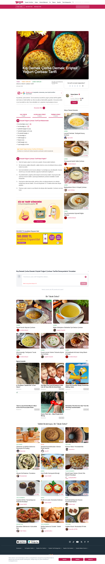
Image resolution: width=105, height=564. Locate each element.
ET (17, 471)
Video (36, 2)
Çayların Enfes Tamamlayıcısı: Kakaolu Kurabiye (26, 500)
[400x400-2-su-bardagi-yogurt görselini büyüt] (30, 124)
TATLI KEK (67, 444)
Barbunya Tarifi (37, 6)
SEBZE (42, 497)
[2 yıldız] (72, 86)
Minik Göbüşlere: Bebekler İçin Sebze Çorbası (68, 327)
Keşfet (59, 2)
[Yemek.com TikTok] (73, 542)
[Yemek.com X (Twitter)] (81, 542)
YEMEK (18, 81)
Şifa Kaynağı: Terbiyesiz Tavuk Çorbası (26, 353)
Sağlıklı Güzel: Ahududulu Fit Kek (75, 526)
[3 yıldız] (75, 86)
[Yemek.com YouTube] (77, 542)
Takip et (74, 102)
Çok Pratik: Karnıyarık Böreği (50, 473)
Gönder (84, 283)
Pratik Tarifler (19, 6)
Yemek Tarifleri (29, 2)
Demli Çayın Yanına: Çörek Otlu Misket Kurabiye (75, 474)
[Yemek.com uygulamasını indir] (21, 542)
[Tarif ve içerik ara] (73, 2)
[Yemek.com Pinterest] (88, 542)
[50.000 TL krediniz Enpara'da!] (39, 239)
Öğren (54, 2)
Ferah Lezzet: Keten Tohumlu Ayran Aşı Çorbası (52, 353)
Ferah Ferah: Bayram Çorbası (25, 327)
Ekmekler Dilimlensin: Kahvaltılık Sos (26, 527)
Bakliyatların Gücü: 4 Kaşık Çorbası (75, 187)
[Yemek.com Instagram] (70, 542)
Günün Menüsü (43, 2)
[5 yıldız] (80, 86)
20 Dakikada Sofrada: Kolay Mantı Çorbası (76, 353)
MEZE (66, 497)
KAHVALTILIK (19, 524)
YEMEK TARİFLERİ (26, 81)
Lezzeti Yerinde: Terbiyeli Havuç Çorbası (74, 134)
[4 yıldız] (77, 86)
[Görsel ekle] (85, 277)
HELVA (42, 444)
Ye (50, 2)
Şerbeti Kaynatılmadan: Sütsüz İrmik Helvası (51, 447)
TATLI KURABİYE (20, 497)
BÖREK (42, 471)
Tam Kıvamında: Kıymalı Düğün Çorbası (74, 214)
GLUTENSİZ (19, 444)
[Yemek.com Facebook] (84, 542)
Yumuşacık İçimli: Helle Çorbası (74, 161)
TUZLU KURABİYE (69, 471)
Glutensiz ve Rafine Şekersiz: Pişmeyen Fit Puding (25, 447)
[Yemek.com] (19, 2)
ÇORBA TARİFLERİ (36, 81)
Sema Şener (74, 94)
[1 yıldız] (70, 86)
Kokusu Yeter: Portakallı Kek (74, 446)
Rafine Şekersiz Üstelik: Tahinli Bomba (51, 527)
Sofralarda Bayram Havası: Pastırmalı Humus (74, 500)
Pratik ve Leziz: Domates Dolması (52, 500)
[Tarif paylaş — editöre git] (39, 210)
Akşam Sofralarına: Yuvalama (25, 473)
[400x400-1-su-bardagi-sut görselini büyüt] (28, 126)
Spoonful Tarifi (29, 6)
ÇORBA (66, 131)
